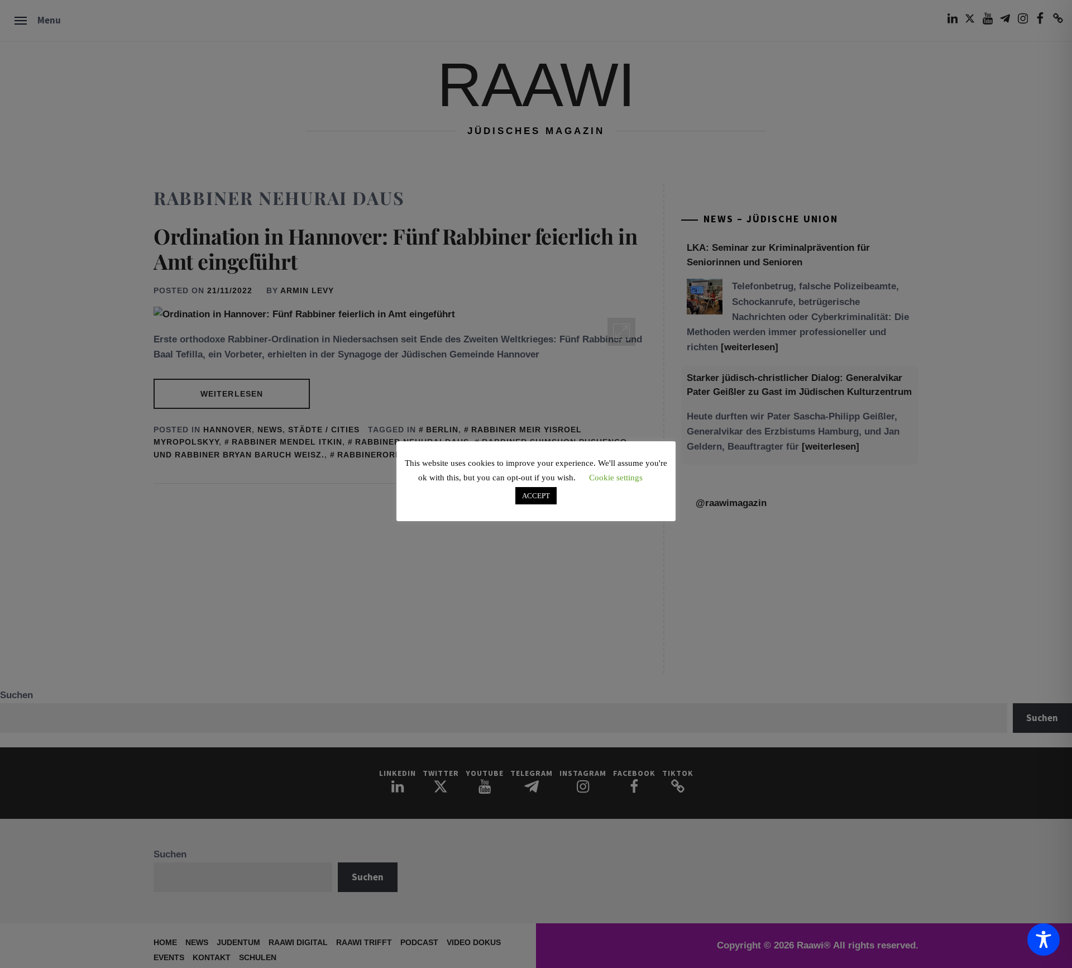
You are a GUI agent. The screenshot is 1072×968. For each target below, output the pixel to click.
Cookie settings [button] (616, 477)
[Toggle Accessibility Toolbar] (1043, 939)
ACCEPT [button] (536, 496)
